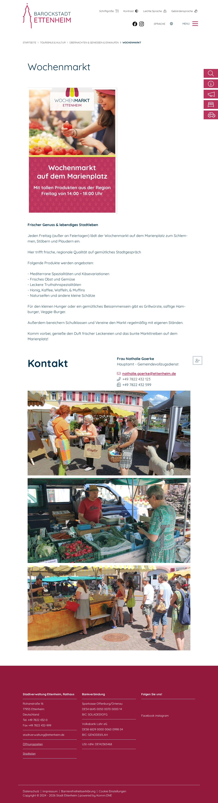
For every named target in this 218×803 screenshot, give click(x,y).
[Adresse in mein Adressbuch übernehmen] (197, 360)
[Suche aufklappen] (211, 73)
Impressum (50, 791)
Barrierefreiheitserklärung (78, 791)
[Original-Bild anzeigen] (109, 432)
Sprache (159, 23)
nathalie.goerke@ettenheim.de (149, 373)
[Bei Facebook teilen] (135, 23)
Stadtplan (29, 753)
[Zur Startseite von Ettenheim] (41, 15)
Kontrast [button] (128, 11)
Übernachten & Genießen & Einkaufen (94, 42)
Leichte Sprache (152, 11)
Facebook (147, 715)
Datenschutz (31, 791)
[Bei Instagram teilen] (142, 23)
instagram (162, 715)
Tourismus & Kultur (53, 42)
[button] (211, 94)
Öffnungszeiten (33, 744)
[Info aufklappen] (211, 83)
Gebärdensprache (182, 11)
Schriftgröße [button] (106, 11)
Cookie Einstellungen (112, 791)
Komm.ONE (104, 795)
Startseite (29, 42)
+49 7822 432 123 (136, 379)
